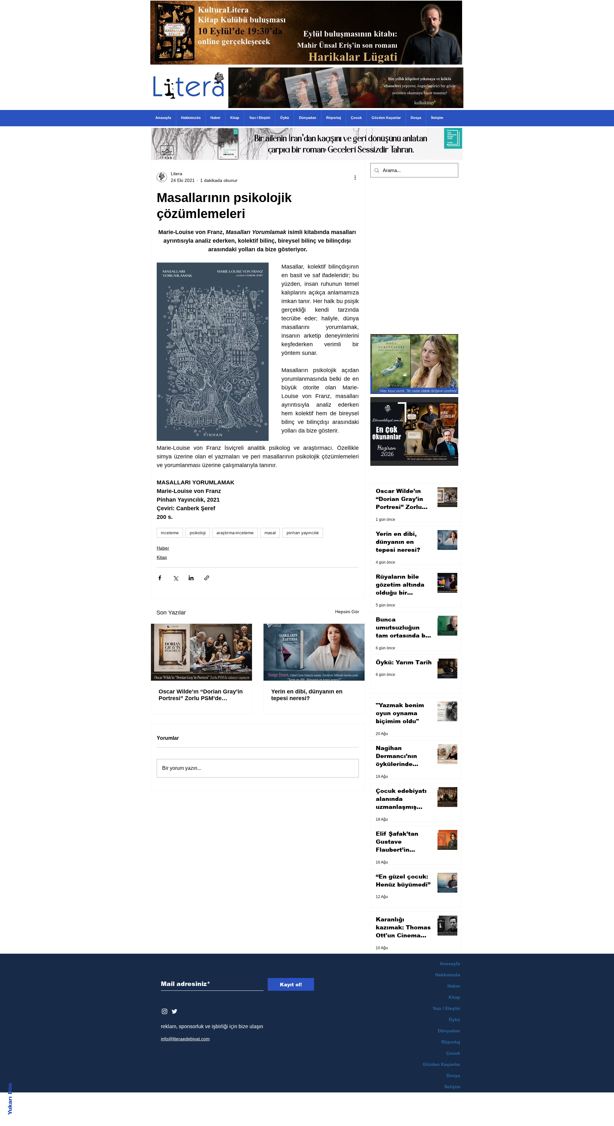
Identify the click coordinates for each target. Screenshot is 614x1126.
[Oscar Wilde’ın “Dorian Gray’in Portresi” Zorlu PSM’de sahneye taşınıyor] (201, 652)
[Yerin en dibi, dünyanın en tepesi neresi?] (314, 652)
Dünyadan (449, 1030)
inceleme (170, 532)
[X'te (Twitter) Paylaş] (175, 578)
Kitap (162, 557)
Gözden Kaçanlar (441, 1064)
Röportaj (450, 1041)
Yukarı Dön (10, 1099)
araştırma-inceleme (235, 532)
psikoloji (198, 532)
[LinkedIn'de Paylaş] (191, 578)
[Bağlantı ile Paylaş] (207, 578)
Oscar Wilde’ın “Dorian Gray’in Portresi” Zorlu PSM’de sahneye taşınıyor (201, 695)
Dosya (453, 1075)
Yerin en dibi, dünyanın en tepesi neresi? (306, 694)
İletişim (452, 1086)
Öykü (454, 1019)
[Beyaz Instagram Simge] (164, 1011)
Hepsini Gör (347, 611)
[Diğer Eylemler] (355, 177)
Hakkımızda (447, 974)
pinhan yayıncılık (303, 532)
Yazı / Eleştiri (446, 1008)
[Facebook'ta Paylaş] (160, 578)
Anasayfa (450, 963)
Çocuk (453, 1053)
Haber (163, 548)
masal (270, 532)
